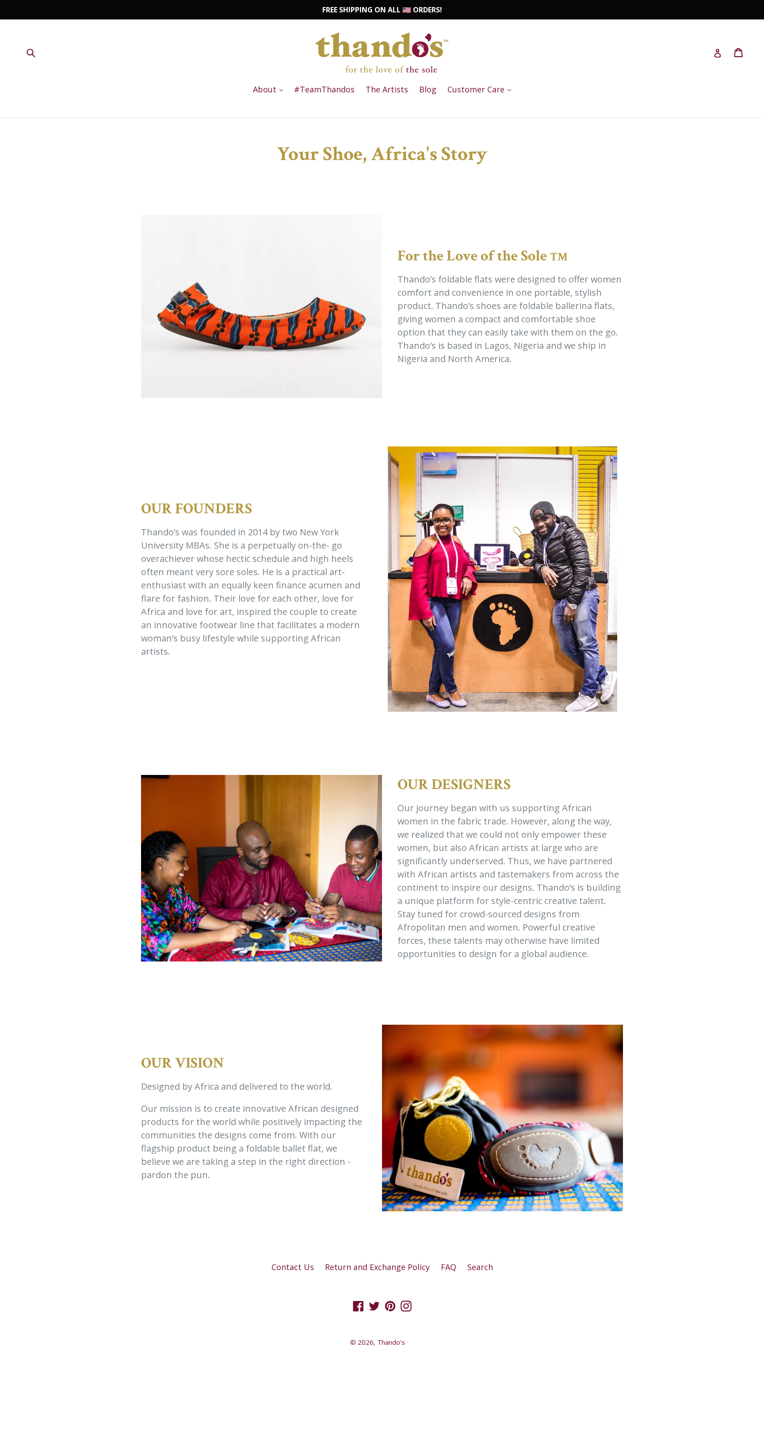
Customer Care (481, 89)
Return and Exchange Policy (377, 1267)
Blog (427, 89)
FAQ (448, 1267)
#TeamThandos (324, 89)
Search (480, 1267)
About (270, 89)
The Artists (387, 89)
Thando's (391, 1342)
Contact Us (292, 1267)
